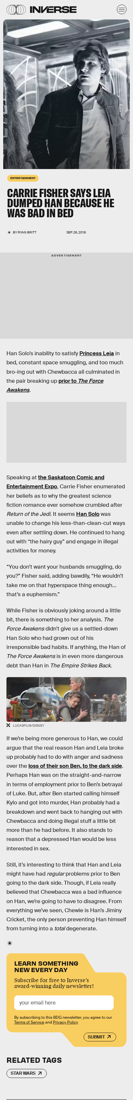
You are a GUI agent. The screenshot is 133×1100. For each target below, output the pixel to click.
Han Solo (87, 514)
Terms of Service (29, 1022)
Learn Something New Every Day (46, 966)
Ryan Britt (27, 232)
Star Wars (23, 1073)
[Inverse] (53, 9)
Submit (96, 1037)
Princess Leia (96, 353)
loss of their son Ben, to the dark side (75, 766)
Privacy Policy (65, 1022)
